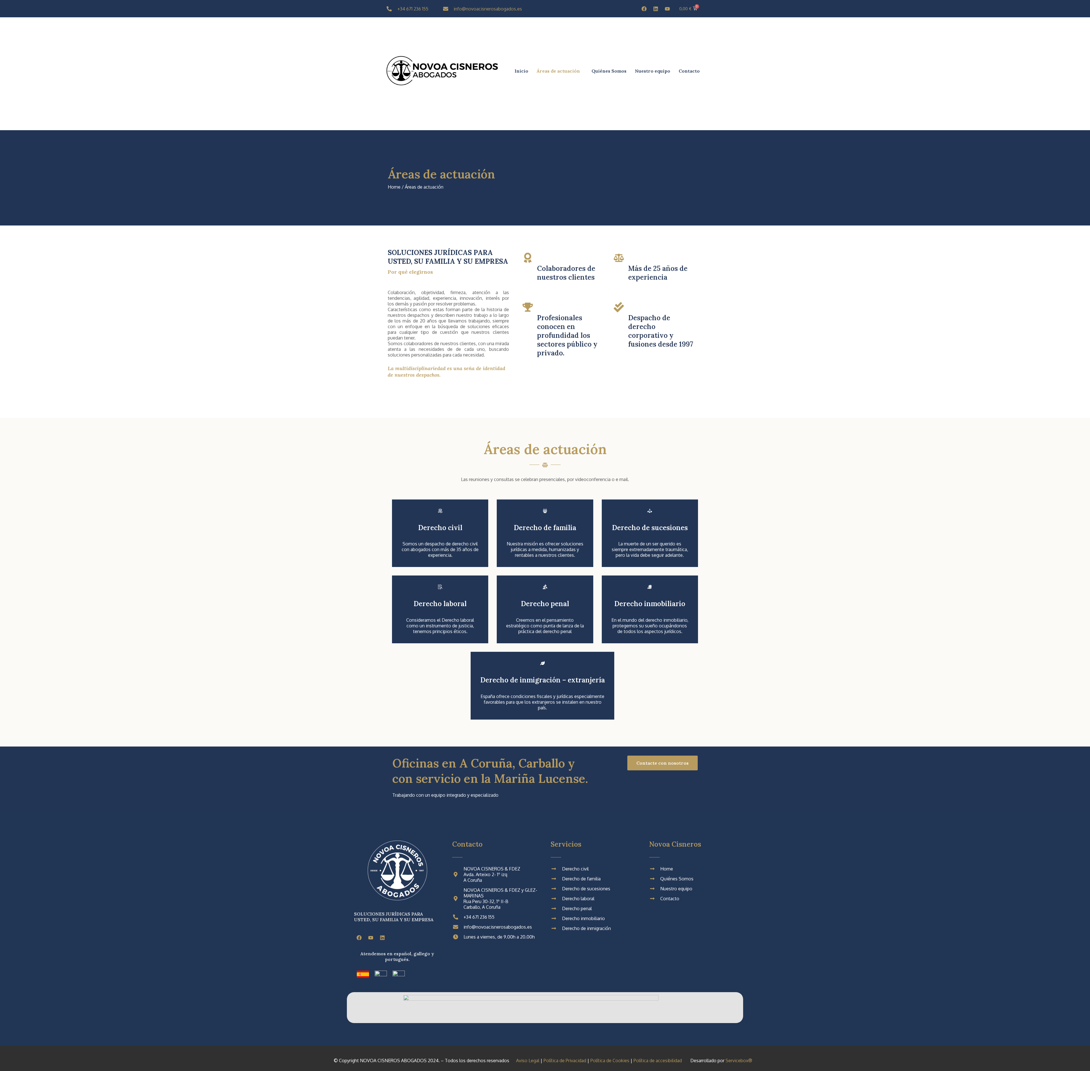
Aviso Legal (527, 1060)
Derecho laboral (440, 603)
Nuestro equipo (652, 71)
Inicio (521, 71)
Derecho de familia (545, 527)
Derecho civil (440, 527)
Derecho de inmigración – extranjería (542, 680)
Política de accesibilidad (658, 1060)
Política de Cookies (609, 1060)
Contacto (689, 71)
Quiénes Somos (609, 71)
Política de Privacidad (565, 1060)
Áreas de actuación (558, 71)
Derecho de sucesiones (650, 527)
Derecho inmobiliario (649, 603)
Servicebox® (739, 1060)
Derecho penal (545, 603)
